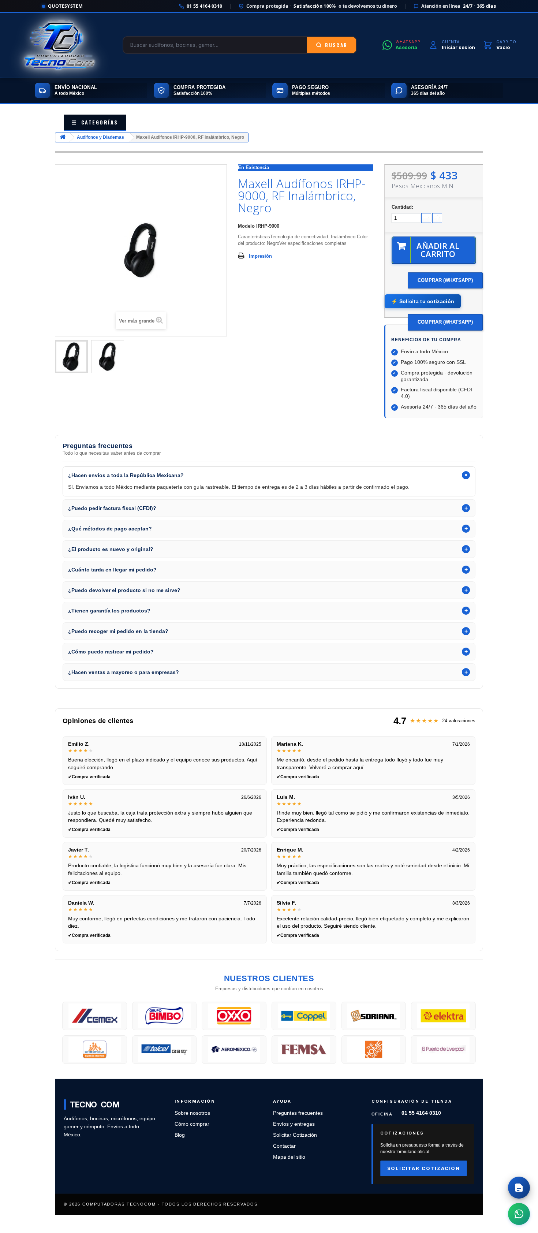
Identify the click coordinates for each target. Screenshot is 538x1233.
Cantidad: (402, 207)
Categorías (95, 122)
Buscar (336, 45)
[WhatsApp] (519, 1214)
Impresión (260, 256)
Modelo (246, 226)
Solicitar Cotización (295, 1135)
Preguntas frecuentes (298, 1113)
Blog (180, 1135)
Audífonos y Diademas (100, 137)
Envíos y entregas (294, 1124)
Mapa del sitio (289, 1157)
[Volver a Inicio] (63, 137)
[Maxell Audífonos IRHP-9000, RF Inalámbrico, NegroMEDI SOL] (71, 356)
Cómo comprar (192, 1124)
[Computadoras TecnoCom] (59, 45)
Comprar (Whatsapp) (445, 280)
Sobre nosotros (192, 1113)
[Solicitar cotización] (519, 1188)
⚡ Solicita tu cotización (422, 301)
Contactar (284, 1146)
